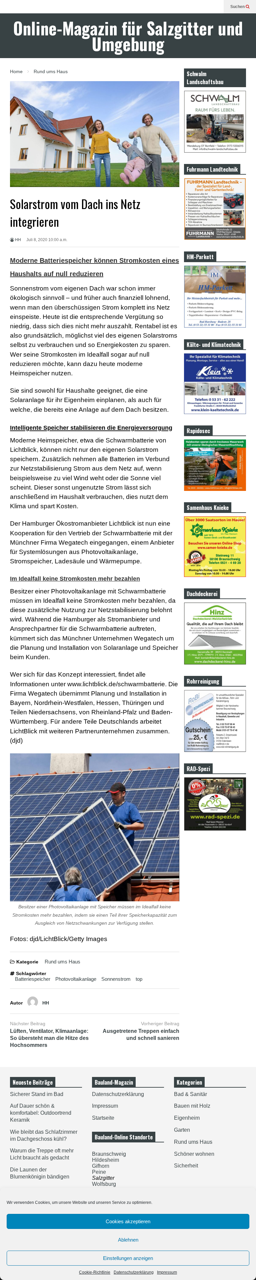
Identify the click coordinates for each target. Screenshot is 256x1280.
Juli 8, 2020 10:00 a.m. (46, 239)
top (139, 979)
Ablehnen (128, 1240)
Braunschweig (109, 1154)
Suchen (238, 6)
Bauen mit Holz (192, 1106)
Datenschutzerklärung (134, 1272)
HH (17, 239)
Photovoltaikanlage (75, 979)
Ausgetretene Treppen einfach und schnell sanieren (141, 1034)
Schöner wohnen (194, 1154)
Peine (99, 1172)
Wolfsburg (104, 1184)
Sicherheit (186, 1165)
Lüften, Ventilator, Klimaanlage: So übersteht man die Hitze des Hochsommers (49, 1038)
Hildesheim (105, 1160)
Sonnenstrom (116, 979)
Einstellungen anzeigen (128, 1258)
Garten (182, 1130)
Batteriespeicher (32, 979)
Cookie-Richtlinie (94, 1272)
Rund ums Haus (62, 961)
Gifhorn (100, 1166)
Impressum (167, 1272)
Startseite (103, 1118)
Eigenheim (187, 1118)
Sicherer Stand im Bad (36, 1094)
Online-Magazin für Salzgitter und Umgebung (128, 35)
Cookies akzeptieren (128, 1221)
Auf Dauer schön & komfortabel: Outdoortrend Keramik (40, 1113)
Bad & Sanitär (190, 1094)
